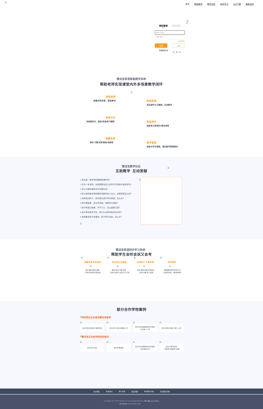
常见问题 (134, 391)
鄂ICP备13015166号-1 (151, 401)
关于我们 (96, 391)
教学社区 (211, 4)
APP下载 (237, 4)
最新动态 (250, 4)
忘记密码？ (182, 41)
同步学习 (224, 4)
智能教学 (198, 4)
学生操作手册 (165, 391)
